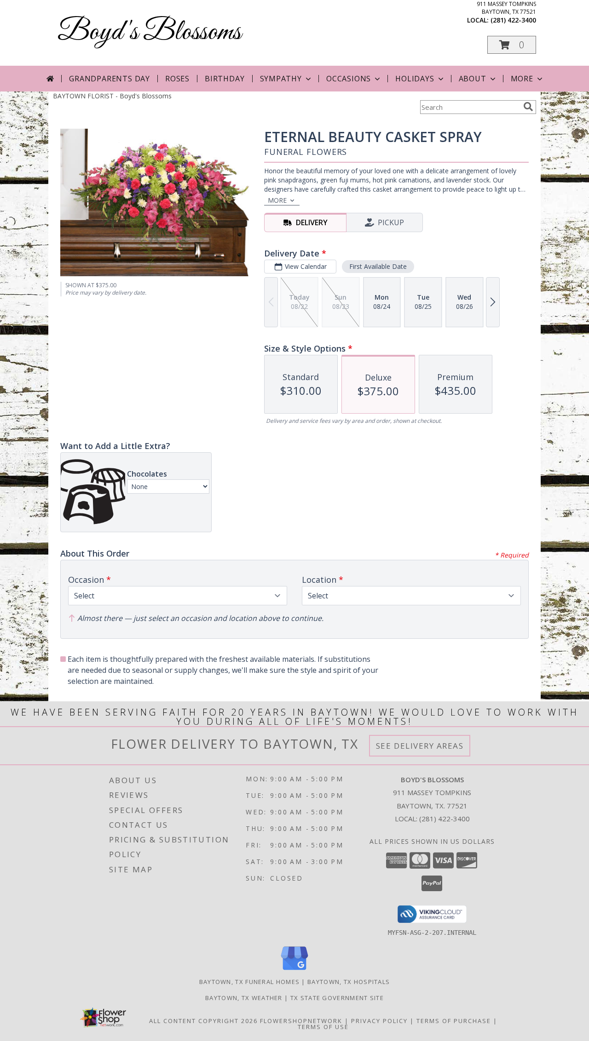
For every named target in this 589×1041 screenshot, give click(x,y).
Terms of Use (323, 1027)
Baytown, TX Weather (244, 998)
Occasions (348, 79)
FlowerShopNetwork (301, 1021)
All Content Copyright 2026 (203, 1021)
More (522, 79)
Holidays (414, 79)
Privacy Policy (379, 1021)
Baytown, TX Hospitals (348, 982)
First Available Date (378, 266)
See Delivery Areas (420, 745)
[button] (511, 45)
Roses (177, 79)
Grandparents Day (109, 79)
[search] (528, 107)
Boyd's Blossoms (149, 32)
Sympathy (281, 79)
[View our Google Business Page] (294, 970)
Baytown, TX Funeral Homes (249, 982)
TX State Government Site (337, 998)
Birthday (224, 79)
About (472, 79)
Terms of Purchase (453, 1021)
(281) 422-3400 (513, 20)
